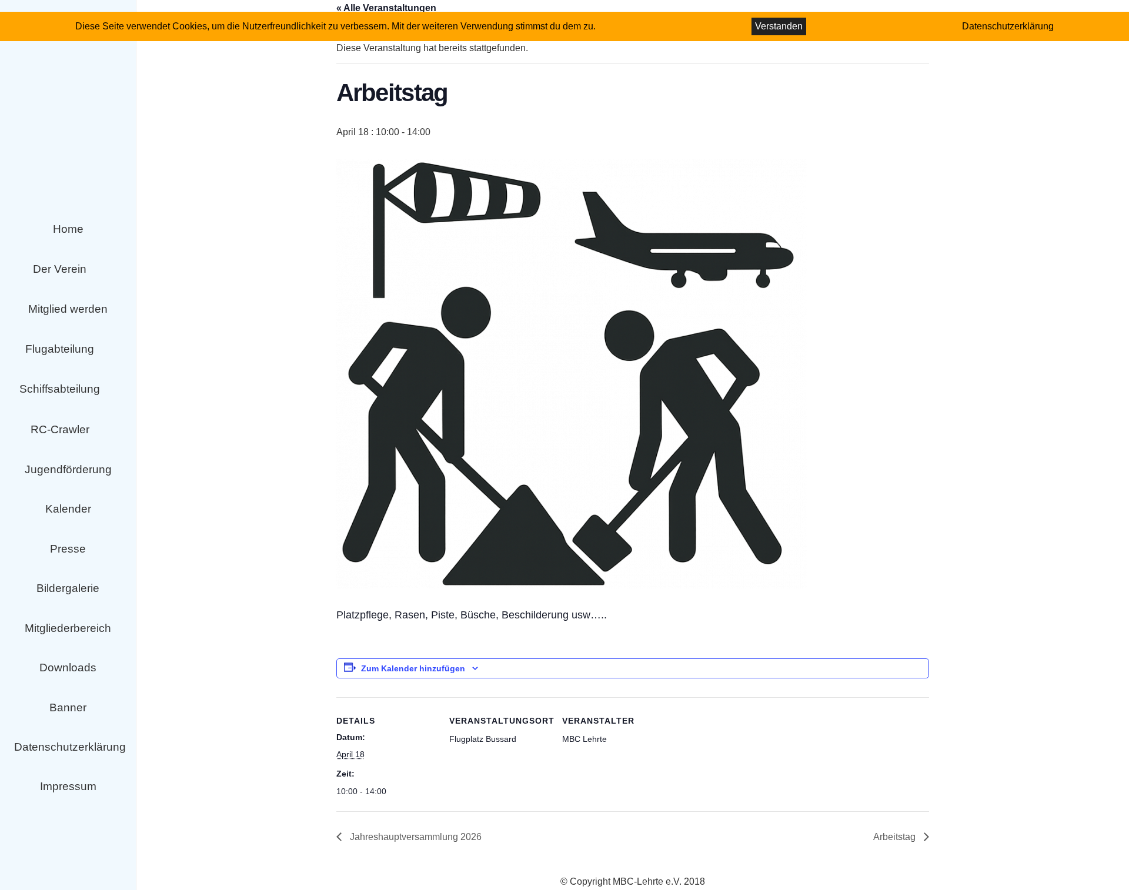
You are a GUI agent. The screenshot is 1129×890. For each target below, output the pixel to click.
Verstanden (779, 26)
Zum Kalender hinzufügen (413, 668)
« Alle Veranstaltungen (386, 8)
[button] (97, 269)
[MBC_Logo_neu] (68, 143)
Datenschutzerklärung (1008, 26)
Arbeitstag (895, 837)
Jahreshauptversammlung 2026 (415, 837)
